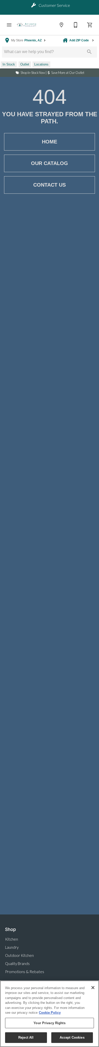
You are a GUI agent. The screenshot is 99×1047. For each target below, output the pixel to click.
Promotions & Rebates (24, 971)
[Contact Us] (76, 25)
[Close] (92, 987)
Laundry (12, 947)
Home (49, 141)
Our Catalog (49, 163)
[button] (9, 25)
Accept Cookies (72, 1037)
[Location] (61, 25)
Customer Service (54, 5)
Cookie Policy (50, 1013)
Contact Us (49, 185)
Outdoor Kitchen (19, 955)
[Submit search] (89, 51)
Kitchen (11, 939)
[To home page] (26, 25)
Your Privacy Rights (49, 1023)
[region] (49, 1013)
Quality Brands (17, 963)
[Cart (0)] (90, 25)
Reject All (26, 1037)
